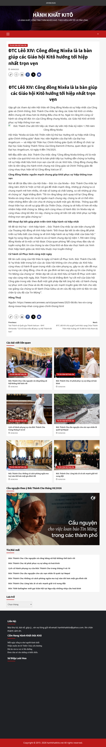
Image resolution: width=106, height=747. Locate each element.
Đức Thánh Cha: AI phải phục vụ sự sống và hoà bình (76, 382)
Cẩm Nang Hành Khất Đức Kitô (24, 635)
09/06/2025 (15, 69)
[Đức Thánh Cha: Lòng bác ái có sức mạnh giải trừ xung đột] (77, 455)
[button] (9, 33)
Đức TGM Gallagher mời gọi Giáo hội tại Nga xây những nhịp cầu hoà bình (44, 588)
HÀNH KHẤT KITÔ (53, 15)
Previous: (30, 327)
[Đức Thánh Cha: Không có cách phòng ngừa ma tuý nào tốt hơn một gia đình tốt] (29, 455)
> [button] (98, 34)
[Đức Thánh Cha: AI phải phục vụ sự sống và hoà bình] (77, 362)
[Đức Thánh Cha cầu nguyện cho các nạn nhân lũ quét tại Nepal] (77, 409)
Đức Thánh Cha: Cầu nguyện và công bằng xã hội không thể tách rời (27, 382)
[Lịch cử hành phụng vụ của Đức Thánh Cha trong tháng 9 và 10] (29, 409)
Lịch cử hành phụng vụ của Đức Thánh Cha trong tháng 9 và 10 (26, 428)
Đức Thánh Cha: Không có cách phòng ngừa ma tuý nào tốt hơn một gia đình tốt (28, 475)
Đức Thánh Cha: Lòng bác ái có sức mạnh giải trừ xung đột (76, 475)
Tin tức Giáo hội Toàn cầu (18, 45)
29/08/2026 (14, 387)
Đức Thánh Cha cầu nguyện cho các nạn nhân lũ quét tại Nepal (76, 428)
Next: (77, 325)
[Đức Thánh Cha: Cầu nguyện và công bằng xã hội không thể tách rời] (29, 362)
